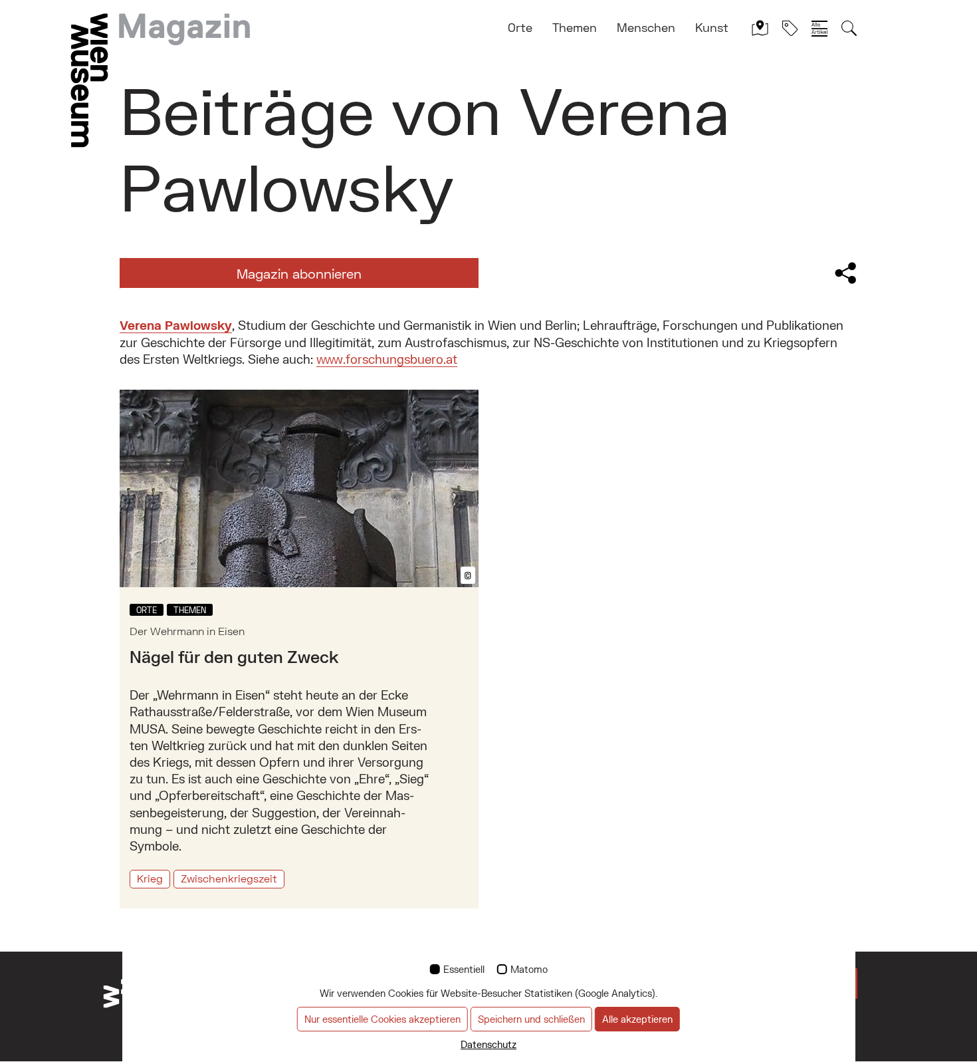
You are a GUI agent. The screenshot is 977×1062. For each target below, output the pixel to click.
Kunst (711, 27)
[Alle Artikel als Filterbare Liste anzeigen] (819, 28)
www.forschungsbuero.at (386, 359)
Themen (574, 27)
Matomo (529, 969)
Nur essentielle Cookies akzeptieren (382, 1019)
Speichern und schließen (531, 1019)
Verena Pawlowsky (176, 325)
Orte (520, 27)
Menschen (646, 27)
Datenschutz (488, 1044)
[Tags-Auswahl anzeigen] (790, 28)
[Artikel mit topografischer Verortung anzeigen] (760, 28)
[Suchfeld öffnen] (849, 28)
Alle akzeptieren (637, 1019)
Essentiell (464, 969)
